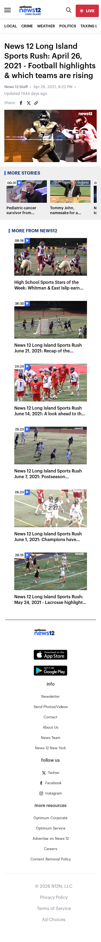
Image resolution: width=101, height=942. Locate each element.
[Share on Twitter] (28, 103)
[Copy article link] (36, 103)
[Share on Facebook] (21, 103)
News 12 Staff (16, 87)
